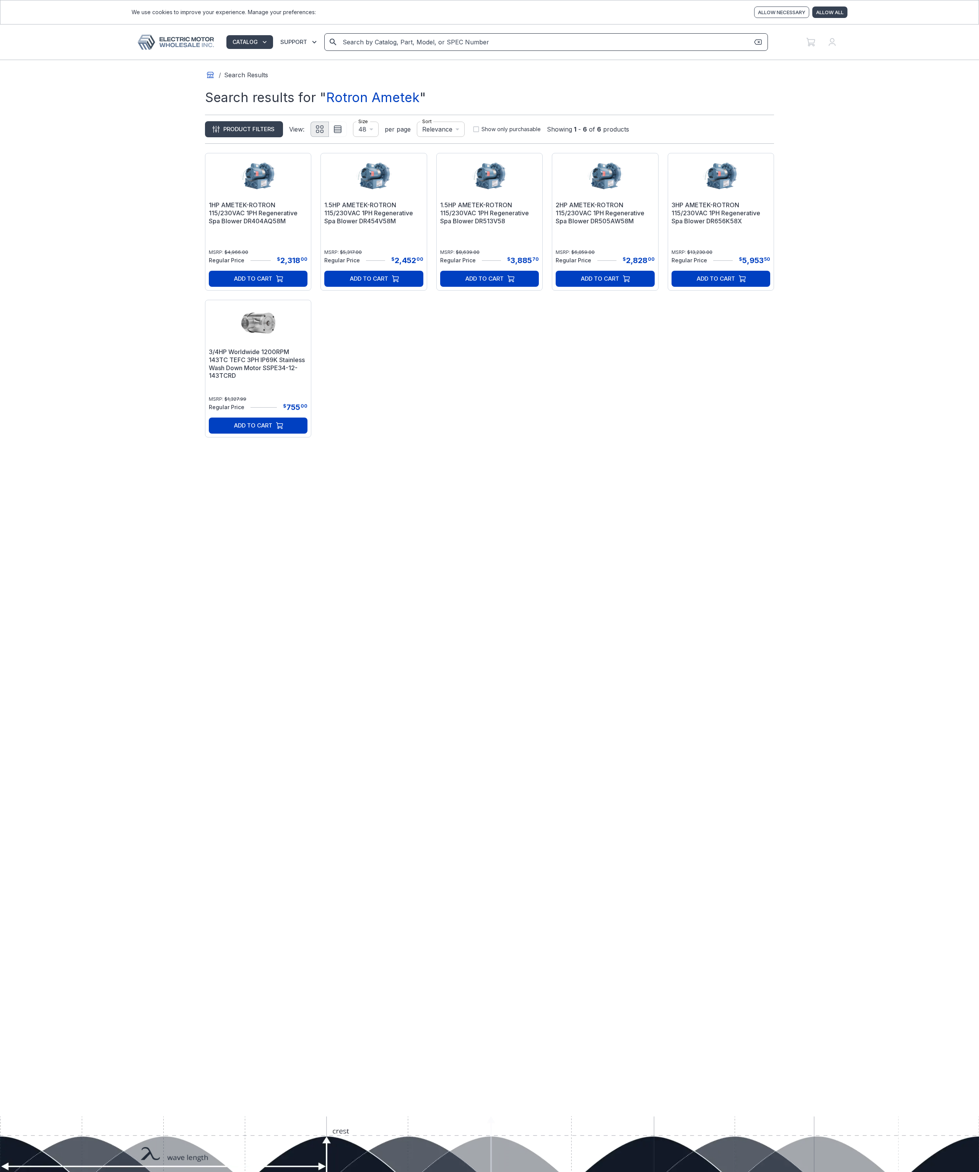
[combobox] (545, 42)
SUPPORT (293, 42)
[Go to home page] (210, 75)
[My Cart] (811, 42)
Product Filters (249, 129)
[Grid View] (320, 129)
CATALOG (245, 42)
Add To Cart (253, 278)
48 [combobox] (362, 129)
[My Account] (832, 42)
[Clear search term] (757, 42)
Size (363, 121)
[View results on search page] (333, 42)
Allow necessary (781, 12)
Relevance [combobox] (437, 129)
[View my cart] (811, 42)
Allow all (830, 12)
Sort (427, 121)
